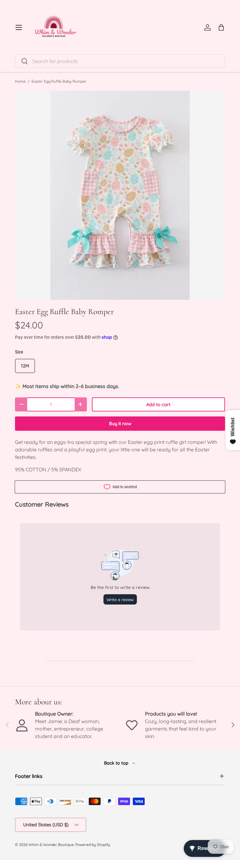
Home (20, 81)
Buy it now (120, 423)
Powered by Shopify (92, 844)
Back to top (117, 763)
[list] (120, 195)
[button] (221, 27)
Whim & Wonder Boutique (51, 844)
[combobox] (120, 61)
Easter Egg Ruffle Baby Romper (59, 81)
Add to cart (158, 404)
